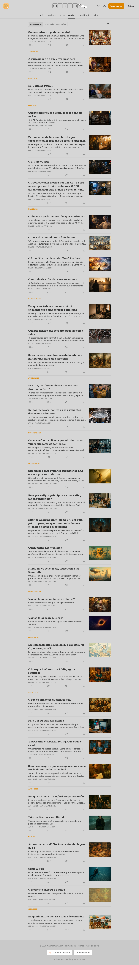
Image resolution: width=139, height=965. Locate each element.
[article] (69, 38)
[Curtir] (30, 830)
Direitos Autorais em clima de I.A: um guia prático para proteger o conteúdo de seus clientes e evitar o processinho (55, 523)
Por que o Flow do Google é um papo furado (56, 796)
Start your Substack (60, 952)
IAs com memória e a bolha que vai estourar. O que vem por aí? (56, 646)
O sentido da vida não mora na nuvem (52, 279)
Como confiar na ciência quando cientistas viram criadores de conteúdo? (55, 442)
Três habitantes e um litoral (46, 817)
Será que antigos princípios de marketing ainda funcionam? (54, 496)
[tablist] (47, 24)
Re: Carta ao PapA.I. (40, 85)
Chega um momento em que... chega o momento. (51, 602)
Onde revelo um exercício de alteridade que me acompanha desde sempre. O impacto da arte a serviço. (56, 873)
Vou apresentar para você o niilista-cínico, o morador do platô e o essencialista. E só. (54, 822)
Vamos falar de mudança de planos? (51, 599)
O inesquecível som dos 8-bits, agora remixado (51, 670)
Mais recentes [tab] (36, 24)
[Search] (98, 6)
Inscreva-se (116, 6)
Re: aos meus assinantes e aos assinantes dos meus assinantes (54, 411)
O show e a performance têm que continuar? (56, 216)
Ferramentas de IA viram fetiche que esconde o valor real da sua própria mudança (57, 138)
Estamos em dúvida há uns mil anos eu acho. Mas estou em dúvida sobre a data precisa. (56, 704)
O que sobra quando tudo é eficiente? (51, 237)
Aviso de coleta (92, 945)
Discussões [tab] (61, 24)
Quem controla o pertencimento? (49, 32)
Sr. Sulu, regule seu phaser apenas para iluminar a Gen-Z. (53, 387)
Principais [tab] (49, 24)
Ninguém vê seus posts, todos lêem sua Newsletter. (53, 570)
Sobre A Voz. (36, 868)
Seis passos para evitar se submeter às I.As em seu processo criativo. (55, 472)
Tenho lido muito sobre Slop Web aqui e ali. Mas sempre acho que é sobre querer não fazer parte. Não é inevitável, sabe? (55, 774)
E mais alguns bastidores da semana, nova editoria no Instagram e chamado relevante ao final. (53, 852)
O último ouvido (38, 161)
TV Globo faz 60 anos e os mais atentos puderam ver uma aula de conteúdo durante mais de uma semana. (55, 921)
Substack (58, 959)
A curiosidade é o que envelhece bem (51, 59)
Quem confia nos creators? (45, 547)
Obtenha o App (83, 952)
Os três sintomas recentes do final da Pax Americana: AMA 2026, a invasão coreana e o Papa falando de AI (55, 91)
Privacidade (70, 945)
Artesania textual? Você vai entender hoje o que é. (56, 845)
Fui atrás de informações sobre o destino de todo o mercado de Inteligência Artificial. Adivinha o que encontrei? (56, 653)
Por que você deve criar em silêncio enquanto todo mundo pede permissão (52, 307)
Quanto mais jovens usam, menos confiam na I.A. (55, 114)
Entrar (131, 6)
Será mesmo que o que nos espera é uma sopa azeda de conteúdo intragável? (57, 767)
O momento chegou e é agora (46, 889)
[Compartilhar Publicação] (104, 6)
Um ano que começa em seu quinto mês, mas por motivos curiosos (55, 894)
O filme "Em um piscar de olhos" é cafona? (55, 258)
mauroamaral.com (43, 42)
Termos (80, 945)
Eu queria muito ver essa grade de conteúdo (56, 916)
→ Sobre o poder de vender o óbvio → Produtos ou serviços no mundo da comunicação (56, 363)
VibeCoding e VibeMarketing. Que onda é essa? (54, 743)
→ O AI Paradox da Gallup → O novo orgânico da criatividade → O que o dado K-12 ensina (57, 121)
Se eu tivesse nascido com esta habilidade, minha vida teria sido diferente (55, 356)
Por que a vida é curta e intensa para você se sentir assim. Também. (55, 623)
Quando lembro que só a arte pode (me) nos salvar (55, 332)
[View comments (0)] (48, 129)
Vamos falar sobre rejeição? (45, 618)
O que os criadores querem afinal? (49, 699)
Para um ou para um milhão (46, 720)
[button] (43, 15)
